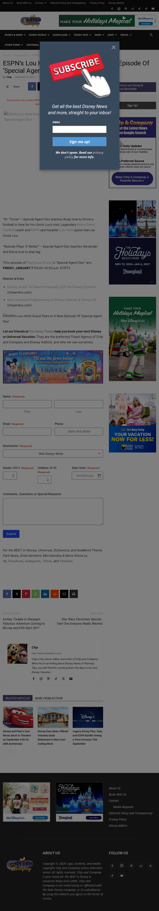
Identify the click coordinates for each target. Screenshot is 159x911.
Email (56, 122)
